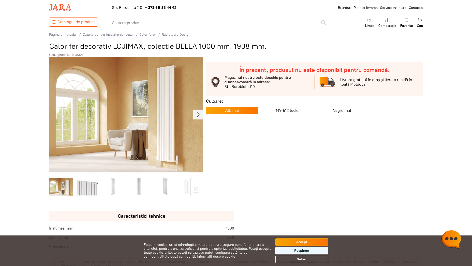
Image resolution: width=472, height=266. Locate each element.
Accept (301, 242)
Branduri (344, 8)
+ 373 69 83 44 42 (161, 7)
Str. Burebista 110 (127, 7)
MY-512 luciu (287, 110)
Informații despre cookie (216, 256)
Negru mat (342, 110)
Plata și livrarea (366, 8)
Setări (301, 259)
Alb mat (232, 110)
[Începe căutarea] (323, 22)
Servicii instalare (393, 8)
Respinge (301, 251)
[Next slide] (198, 114)
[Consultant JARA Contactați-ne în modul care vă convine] (451, 240)
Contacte (416, 8)
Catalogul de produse (77, 21)
